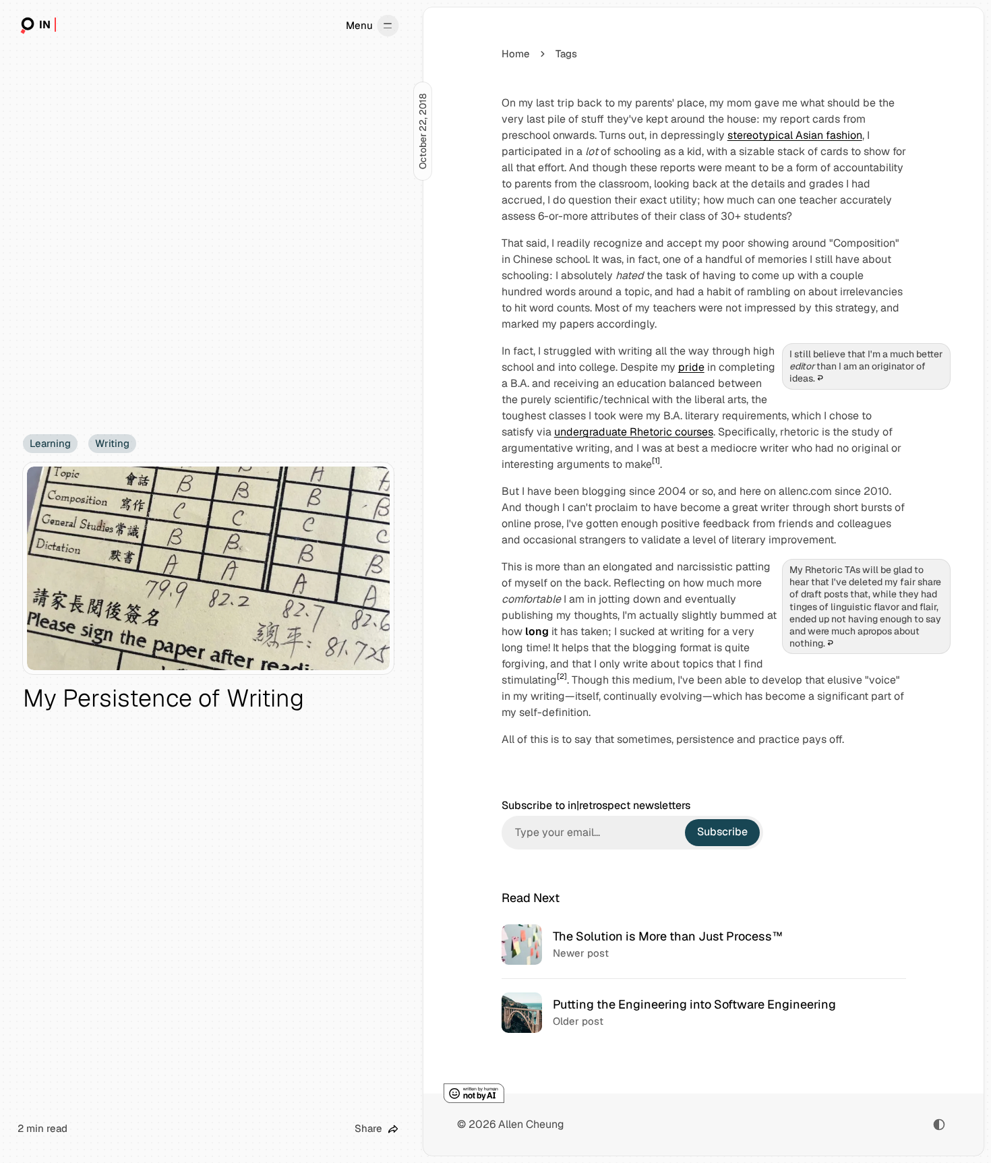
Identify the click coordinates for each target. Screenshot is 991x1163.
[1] (656, 460)
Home (516, 53)
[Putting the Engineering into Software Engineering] (703, 1012)
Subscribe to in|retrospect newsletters (596, 805)
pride (691, 367)
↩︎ (820, 378)
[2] (562, 676)
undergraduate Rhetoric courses (633, 432)
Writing (112, 443)
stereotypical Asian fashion (794, 135)
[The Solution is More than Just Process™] (703, 944)
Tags (566, 53)
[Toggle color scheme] (939, 1124)
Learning (50, 443)
